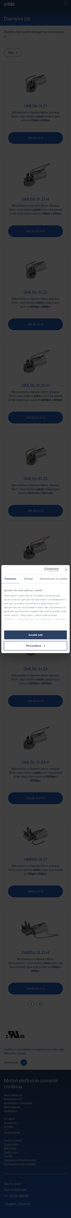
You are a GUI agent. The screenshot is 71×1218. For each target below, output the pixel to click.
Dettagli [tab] (28, 578)
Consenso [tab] (10, 578)
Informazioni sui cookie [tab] (53, 578)
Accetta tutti (35, 634)
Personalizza (33, 645)
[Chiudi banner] (66, 569)
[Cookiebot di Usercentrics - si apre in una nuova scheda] (45, 569)
